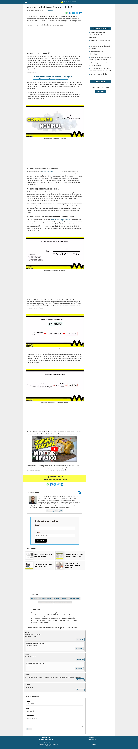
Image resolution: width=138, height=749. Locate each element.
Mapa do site (46, 737)
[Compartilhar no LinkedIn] (80, 13)
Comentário (30, 715)
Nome (37, 525)
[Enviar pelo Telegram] (73, 13)
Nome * (28, 701)
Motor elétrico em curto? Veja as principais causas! (50, 79)
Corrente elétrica (60, 598)
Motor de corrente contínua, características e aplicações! (52, 77)
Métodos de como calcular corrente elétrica (99, 42)
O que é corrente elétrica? (99, 74)
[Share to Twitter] (77, 13)
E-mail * (28, 708)
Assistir (100, 91)
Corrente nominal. (74, 598)
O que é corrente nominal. (63, 602)
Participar (40, 540)
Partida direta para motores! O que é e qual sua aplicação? (100, 58)
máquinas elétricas (48, 172)
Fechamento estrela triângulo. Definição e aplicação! (97, 35)
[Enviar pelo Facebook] (70, 13)
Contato (91, 737)
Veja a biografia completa (54, 511)
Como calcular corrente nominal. (41, 598)
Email (37, 532)
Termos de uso (91, 739)
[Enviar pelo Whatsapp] (66, 13)
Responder (80, 639)
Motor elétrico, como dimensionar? (96, 53)
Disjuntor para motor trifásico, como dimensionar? (99, 64)
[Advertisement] (54, 38)
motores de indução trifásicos (61, 220)
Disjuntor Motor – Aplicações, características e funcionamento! (100, 70)
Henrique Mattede (48, 10)
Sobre (94, 744)
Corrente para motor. (46, 602)
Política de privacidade (46, 739)
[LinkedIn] (79, 492)
